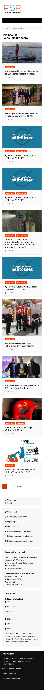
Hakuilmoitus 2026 (14, 579)
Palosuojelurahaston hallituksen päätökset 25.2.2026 (21, 198)
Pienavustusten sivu (14, 585)
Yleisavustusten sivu (14, 568)
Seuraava (19, 487)
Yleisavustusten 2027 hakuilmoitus (20, 563)
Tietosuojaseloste (9, 674)
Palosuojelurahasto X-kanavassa (19, 531)
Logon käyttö (12, 522)
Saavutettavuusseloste (11, 678)
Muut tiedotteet (22, 235)
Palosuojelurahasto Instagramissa (20, 541)
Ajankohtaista (10, 67)
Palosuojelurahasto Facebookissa (20, 536)
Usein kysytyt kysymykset (16, 517)
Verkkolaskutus (13, 526)
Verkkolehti (20, 423)
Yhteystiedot (12, 512)
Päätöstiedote (21, 151)
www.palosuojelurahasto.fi (12, 669)
